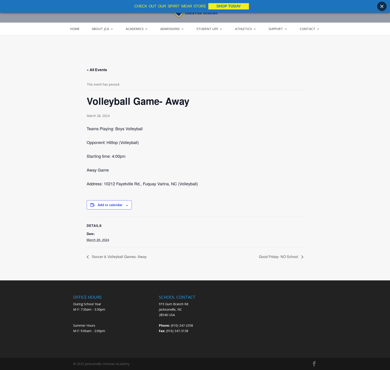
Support (276, 28)
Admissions (170, 28)
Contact (307, 28)
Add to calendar (110, 204)
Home (75, 28)
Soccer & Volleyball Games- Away (119, 256)
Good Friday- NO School (279, 256)
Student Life (207, 28)
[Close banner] (382, 6)
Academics (135, 28)
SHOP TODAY (228, 6)
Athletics (243, 28)
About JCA (100, 28)
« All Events (97, 69)
